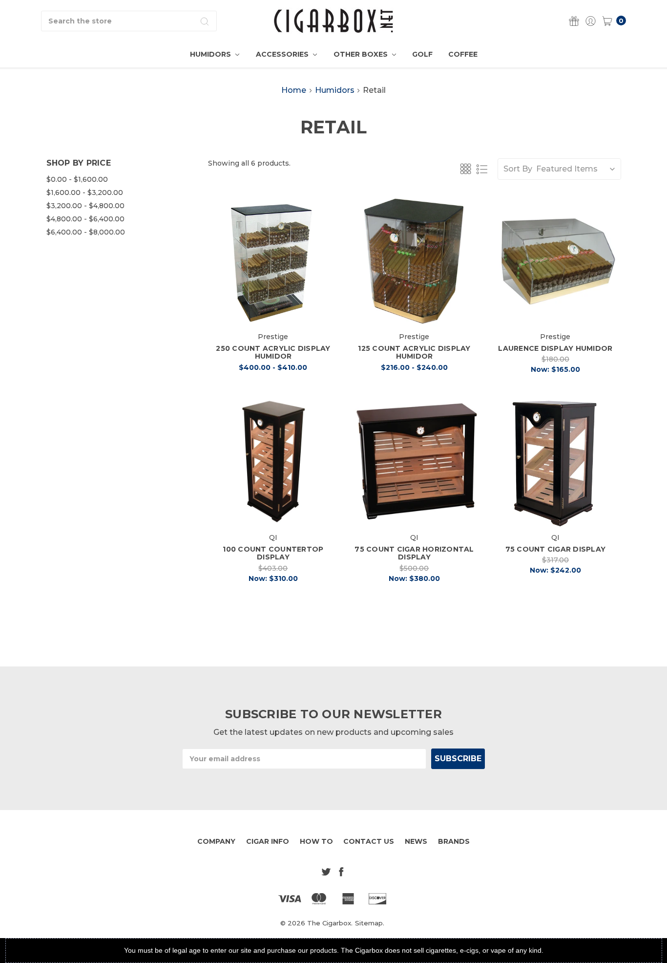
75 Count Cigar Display (555, 549)
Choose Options (273, 310)
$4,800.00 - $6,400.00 (85, 218)
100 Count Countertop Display (273, 553)
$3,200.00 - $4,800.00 (85, 205)
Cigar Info (267, 841)
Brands (454, 841)
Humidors (211, 54)
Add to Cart (555, 310)
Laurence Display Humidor (555, 348)
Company (216, 841)
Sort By (517, 168)
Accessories (283, 54)
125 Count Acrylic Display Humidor (414, 352)
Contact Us (368, 841)
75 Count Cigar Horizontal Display (414, 553)
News (416, 841)
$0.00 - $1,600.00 (77, 179)
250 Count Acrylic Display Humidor (273, 352)
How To (316, 841)
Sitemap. (369, 923)
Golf (422, 54)
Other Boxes (362, 54)
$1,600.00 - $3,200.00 (84, 192)
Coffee (463, 54)
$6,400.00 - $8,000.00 (85, 232)
